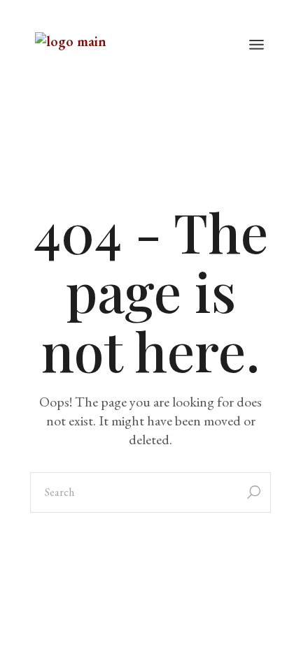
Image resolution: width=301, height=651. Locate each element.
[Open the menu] (256, 45)
